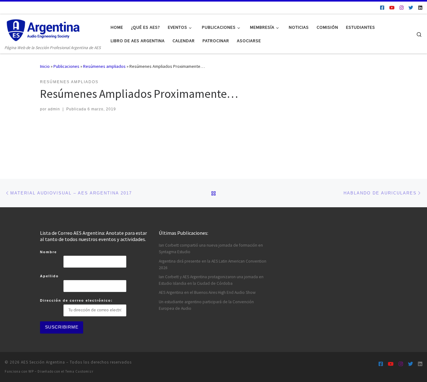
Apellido (49, 276)
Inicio (45, 66)
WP (31, 371)
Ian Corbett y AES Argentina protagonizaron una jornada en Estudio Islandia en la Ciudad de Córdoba (211, 280)
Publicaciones (66, 66)
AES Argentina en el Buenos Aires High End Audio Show (207, 292)
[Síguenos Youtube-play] (391, 7)
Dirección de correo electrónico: (76, 300)
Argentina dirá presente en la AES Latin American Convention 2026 (212, 264)
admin (54, 109)
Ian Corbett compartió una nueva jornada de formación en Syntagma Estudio (211, 248)
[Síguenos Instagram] (401, 7)
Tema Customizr (79, 371)
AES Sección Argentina (43, 362)
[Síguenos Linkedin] (420, 7)
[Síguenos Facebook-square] (382, 7)
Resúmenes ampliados (104, 66)
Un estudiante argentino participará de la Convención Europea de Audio (206, 305)
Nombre (48, 252)
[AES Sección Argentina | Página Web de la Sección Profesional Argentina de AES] (44, 29)
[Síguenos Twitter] (411, 7)
